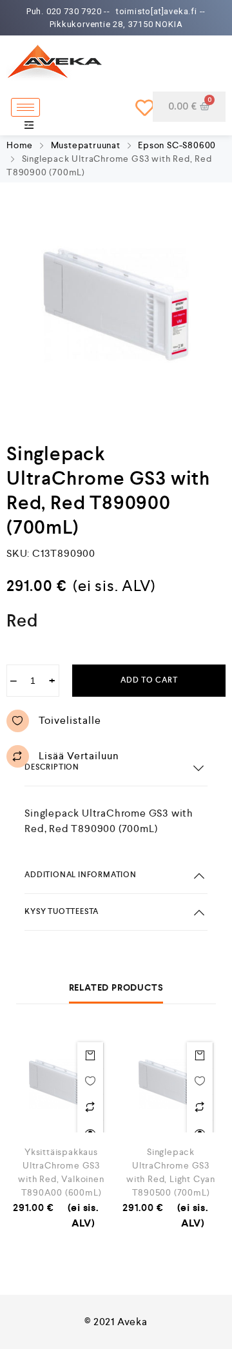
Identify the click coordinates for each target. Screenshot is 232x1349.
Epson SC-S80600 (177, 145)
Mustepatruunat (86, 145)
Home (19, 145)
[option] (116, 304)
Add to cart (149, 680)
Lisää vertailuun (79, 755)
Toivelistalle (70, 720)
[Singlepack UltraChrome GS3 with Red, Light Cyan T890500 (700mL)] (170, 1084)
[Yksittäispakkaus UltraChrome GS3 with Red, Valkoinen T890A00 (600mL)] (61, 1084)
